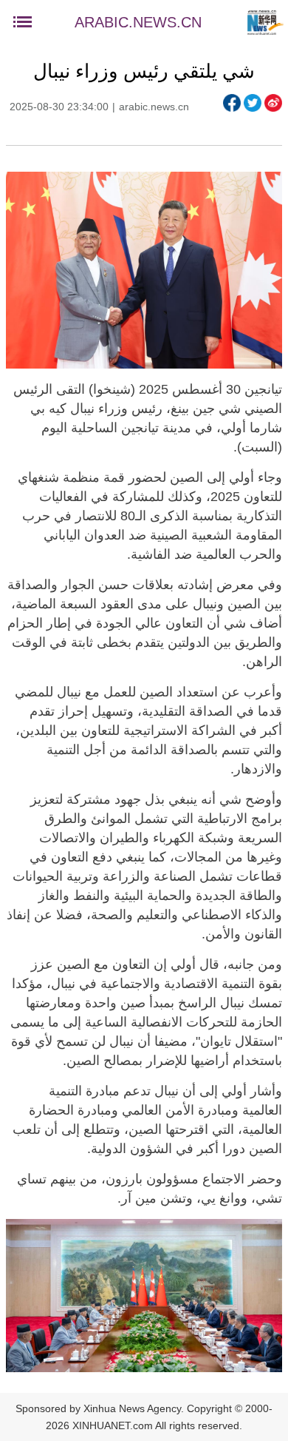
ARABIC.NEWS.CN (138, 22)
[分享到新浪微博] (273, 103)
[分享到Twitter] (252, 103)
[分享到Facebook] (232, 103)
